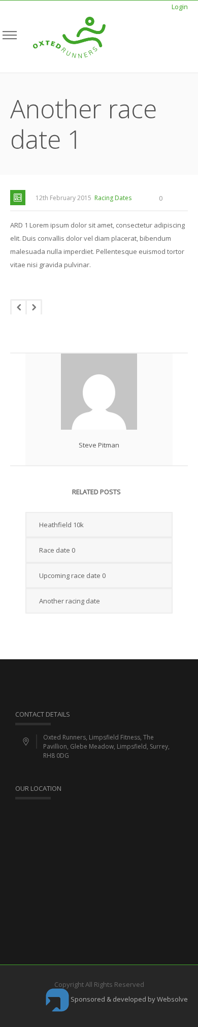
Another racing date (69, 600)
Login (180, 6)
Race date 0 (57, 550)
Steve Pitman (99, 445)
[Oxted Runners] (69, 36)
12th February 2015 (63, 198)
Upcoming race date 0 (72, 575)
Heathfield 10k (61, 524)
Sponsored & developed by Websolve (128, 999)
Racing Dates (112, 198)
